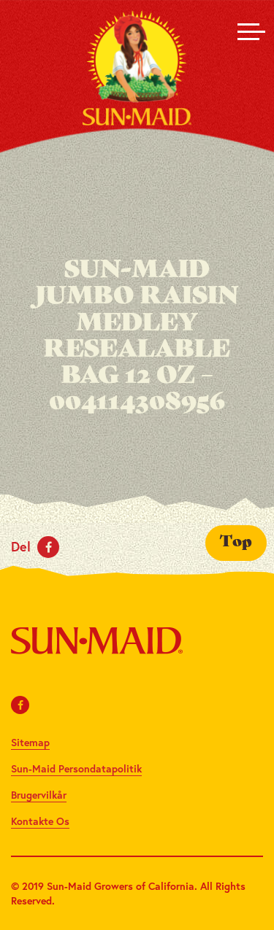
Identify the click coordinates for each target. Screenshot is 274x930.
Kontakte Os (40, 821)
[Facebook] (20, 705)
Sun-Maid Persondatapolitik (76, 768)
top (236, 542)
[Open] (248, 31)
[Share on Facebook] (48, 547)
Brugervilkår (38, 795)
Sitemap (30, 742)
